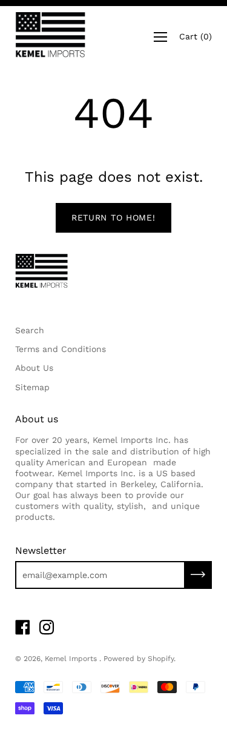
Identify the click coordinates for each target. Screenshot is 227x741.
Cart (195, 36)
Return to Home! (113, 217)
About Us (34, 368)
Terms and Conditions (60, 349)
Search (29, 330)
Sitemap (32, 387)
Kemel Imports (72, 658)
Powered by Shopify (139, 658)
